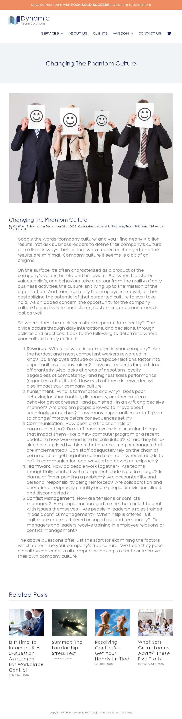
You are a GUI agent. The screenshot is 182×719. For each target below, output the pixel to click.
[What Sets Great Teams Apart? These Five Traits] (155, 622)
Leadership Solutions (109, 226)
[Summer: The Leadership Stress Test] (69, 622)
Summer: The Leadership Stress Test (67, 647)
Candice (18, 226)
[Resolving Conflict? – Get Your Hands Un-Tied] (112, 622)
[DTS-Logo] (29, 16)
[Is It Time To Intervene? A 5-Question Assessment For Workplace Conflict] (26, 622)
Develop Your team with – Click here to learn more (91, 5)
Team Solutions (136, 226)
